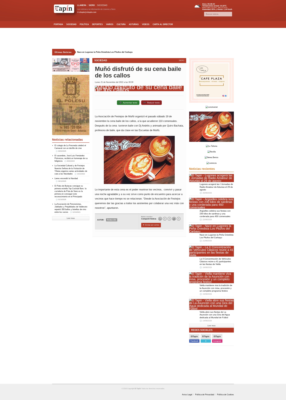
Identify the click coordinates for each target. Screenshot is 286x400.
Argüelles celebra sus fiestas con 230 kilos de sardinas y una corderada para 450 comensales (215, 213)
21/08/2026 (206, 241)
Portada (58, 24)
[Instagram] (174, 218)
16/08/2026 (206, 267)
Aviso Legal (187, 394)
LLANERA (81, 5)
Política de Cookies (225, 394)
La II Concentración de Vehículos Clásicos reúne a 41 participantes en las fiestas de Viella (215, 261)
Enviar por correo (151, 225)
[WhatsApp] (160, 218)
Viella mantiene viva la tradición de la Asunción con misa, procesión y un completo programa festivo (216, 288)
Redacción (111, 220)
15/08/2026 (206, 294)
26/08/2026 (206, 193)
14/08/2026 (206, 321)
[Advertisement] (143, 38)
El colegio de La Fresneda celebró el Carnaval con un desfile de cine (70, 148)
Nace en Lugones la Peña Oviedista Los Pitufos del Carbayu (105, 52)
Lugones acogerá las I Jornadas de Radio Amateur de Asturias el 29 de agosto (216, 187)
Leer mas (71, 218)
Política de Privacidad (204, 394)
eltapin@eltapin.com (87, 12)
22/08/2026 (206, 220)
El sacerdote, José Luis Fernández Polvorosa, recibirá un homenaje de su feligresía (71, 158)
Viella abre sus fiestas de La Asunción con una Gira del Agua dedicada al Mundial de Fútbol (215, 315)
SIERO (92, 5)
